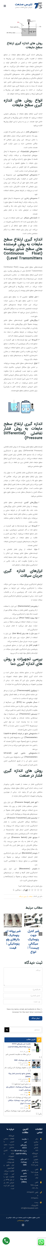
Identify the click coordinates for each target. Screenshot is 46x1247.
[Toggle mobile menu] (5, 6)
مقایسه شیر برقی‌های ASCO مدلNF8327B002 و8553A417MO (23, 1146)
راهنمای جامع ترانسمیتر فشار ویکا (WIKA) (23, 1176)
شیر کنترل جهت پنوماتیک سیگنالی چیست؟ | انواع (33, 941)
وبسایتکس (20, 1220)
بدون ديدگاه (23, 896)
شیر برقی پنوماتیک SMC (23, 1162)
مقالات (30, 896)
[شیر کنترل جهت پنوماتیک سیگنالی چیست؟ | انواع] (33, 920)
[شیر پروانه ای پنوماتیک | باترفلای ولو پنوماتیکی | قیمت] (13, 920)
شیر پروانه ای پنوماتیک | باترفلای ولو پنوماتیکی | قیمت (13, 939)
